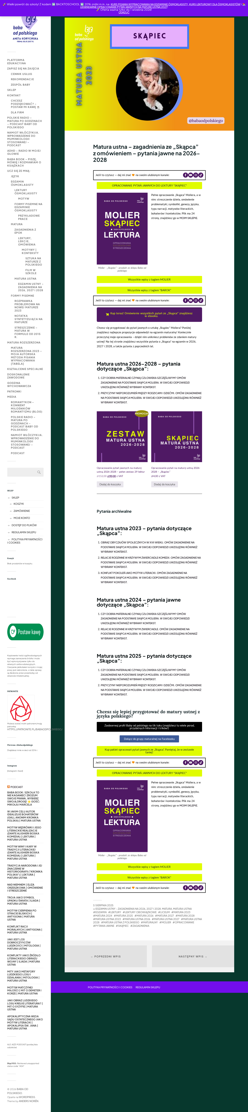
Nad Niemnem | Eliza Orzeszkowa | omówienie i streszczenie (25, 887)
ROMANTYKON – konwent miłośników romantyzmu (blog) (26, 406)
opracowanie (184, 922)
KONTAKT (14, 95)
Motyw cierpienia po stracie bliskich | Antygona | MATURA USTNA (21, 915)
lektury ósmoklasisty (26, 191)
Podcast (18, 453)
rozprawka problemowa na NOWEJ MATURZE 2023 (27, 305)
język (15, 176)
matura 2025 (124, 915)
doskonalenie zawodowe (18, 376)
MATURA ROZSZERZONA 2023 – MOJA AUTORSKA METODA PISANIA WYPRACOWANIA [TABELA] (26, 355)
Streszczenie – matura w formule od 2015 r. (28, 332)
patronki (14, 391)
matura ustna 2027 (166, 919)
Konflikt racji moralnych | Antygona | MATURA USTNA (24, 929)
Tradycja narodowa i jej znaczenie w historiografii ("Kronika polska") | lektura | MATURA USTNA (24, 871)
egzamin (101, 912)
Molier (166, 922)
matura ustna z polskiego (121, 922)
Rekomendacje (22, 79)
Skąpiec (123, 925)
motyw (23, 198)
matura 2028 (186, 915)
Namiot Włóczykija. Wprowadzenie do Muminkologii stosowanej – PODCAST (23, 139)
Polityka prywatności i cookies (110, 987)
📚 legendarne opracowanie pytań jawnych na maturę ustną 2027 (162, 6)
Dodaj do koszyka (110, 484)
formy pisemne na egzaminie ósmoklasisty (28, 207)
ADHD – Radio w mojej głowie (24, 152)
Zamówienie (22, 510)
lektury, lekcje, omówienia (27, 241)
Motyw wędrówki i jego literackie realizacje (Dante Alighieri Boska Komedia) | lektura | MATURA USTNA (24, 833)
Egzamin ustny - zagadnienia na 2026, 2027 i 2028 (128, 908)
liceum (165, 912)
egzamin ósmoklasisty (22, 183)
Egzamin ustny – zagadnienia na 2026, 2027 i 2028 (31, 287)
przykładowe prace (29, 217)
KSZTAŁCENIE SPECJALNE (25, 368)
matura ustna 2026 (137, 919)
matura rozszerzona (23, 342)
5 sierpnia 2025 (103, 905)
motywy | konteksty (30, 251)
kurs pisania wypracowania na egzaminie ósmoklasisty (149, 4)
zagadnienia (141, 925)
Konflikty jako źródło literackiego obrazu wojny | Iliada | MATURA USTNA (23, 960)
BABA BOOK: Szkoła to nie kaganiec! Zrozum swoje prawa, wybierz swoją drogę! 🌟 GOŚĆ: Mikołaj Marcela (23, 798)
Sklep (11, 89)
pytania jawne (104, 925)
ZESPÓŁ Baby (20, 84)
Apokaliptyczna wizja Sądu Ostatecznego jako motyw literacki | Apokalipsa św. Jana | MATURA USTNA (25, 1022)
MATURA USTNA (25, 278)
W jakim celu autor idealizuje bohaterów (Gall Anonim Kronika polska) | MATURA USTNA (24, 816)
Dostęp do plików (24, 525)
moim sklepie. (189, 218)
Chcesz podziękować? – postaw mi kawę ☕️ (25, 103)
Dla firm (17, 112)
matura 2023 (182, 912)
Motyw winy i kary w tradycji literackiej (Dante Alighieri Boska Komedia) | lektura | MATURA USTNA (23, 852)
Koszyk (19, 503)
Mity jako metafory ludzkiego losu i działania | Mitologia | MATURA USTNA (23, 976)
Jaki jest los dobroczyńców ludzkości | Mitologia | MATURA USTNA (24, 944)
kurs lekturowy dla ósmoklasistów (214, 4)
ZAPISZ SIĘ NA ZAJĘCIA (23, 68)
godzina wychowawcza (19, 384)
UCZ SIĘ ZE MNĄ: (19, 170)
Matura (17, 224)
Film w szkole (30, 271)
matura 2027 (165, 915)
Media (11, 396)
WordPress (27, 1097)
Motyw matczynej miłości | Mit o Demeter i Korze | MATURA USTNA (24, 990)
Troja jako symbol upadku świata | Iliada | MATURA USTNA (23, 900)
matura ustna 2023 (108, 919)
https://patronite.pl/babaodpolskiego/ (34, 729)
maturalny (150, 922)
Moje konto (22, 517)
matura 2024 (103, 915)
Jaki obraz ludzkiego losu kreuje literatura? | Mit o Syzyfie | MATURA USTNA (25, 1005)
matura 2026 (145, 915)
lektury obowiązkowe (140, 912)
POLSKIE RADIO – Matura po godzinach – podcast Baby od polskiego (24, 122)
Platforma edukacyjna (16, 61)
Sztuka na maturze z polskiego (33, 261)
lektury (115, 912)
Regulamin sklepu (24, 532)
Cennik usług (21, 73)
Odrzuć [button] (124, 12)
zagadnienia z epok (25, 231)
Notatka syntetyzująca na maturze (29, 319)
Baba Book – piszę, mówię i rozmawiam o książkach (24, 162)
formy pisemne (22, 295)
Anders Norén (28, 1101)
